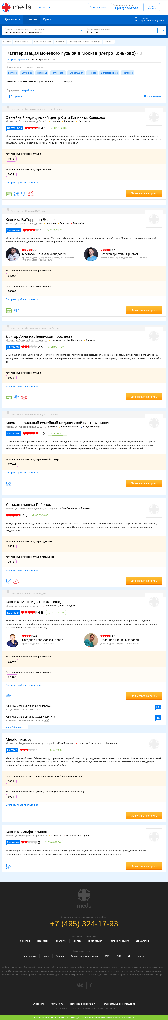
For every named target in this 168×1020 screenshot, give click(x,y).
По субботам (17, 96)
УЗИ (118, 956)
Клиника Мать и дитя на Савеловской (28, 706)
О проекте (38, 1003)
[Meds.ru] (84, 898)
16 (158, 717)
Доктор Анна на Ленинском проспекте (39, 336)
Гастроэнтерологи (119, 940)
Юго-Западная (76, 73)
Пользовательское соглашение (118, 1003)
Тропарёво (127, 73)
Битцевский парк (109, 73)
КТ (128, 956)
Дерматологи (143, 940)
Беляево (12, 73)
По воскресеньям (152, 96)
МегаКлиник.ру (19, 739)
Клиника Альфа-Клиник (26, 832)
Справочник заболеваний (85, 956)
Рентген (141, 956)
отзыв (13, 612)
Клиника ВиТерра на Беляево (32, 219)
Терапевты (60, 940)
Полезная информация (82, 1003)
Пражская (42, 73)
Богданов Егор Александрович (43, 640)
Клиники (32, 19)
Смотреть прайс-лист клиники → (23, 182)
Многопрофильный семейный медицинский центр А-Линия (57, 423)
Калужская (26, 73)
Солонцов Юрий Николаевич (120, 640)
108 (158, 707)
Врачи (47, 19)
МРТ (107, 956)
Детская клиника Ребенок (28, 505)
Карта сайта (57, 1003)
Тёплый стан (58, 73)
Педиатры (42, 940)
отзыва (13, 347)
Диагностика (12, 19)
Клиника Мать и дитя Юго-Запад (34, 602)
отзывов (14, 128)
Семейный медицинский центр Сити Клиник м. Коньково (55, 117)
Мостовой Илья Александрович (44, 254)
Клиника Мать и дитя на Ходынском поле (31, 716)
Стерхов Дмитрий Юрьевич (119, 254)
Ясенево (92, 73)
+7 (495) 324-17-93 (125, 7)
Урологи (77, 940)
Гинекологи (24, 940)
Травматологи (95, 940)
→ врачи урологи (17, 59)
